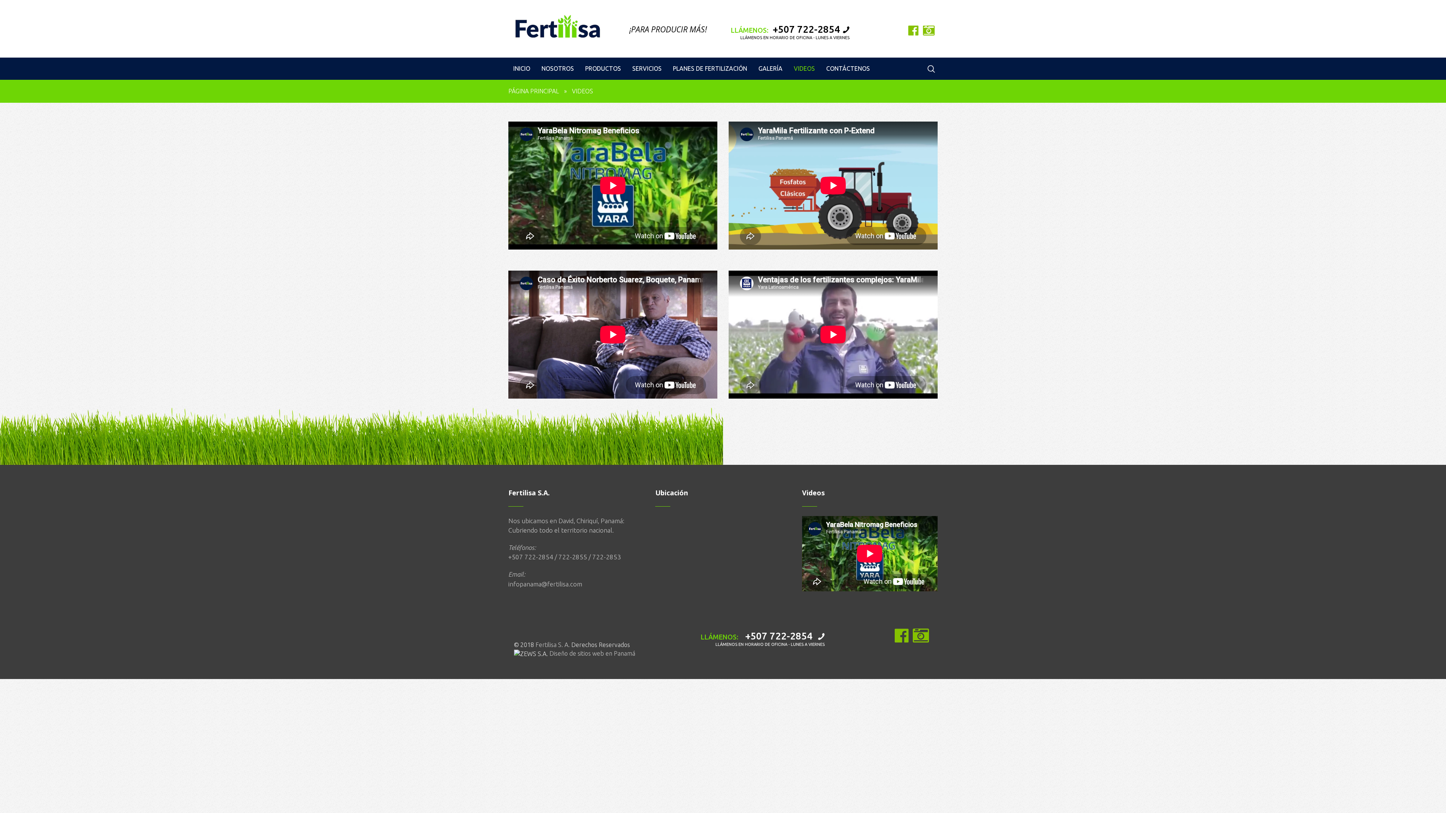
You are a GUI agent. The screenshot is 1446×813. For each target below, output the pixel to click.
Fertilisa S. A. (552, 644)
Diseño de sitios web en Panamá (592, 653)
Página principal (533, 91)
